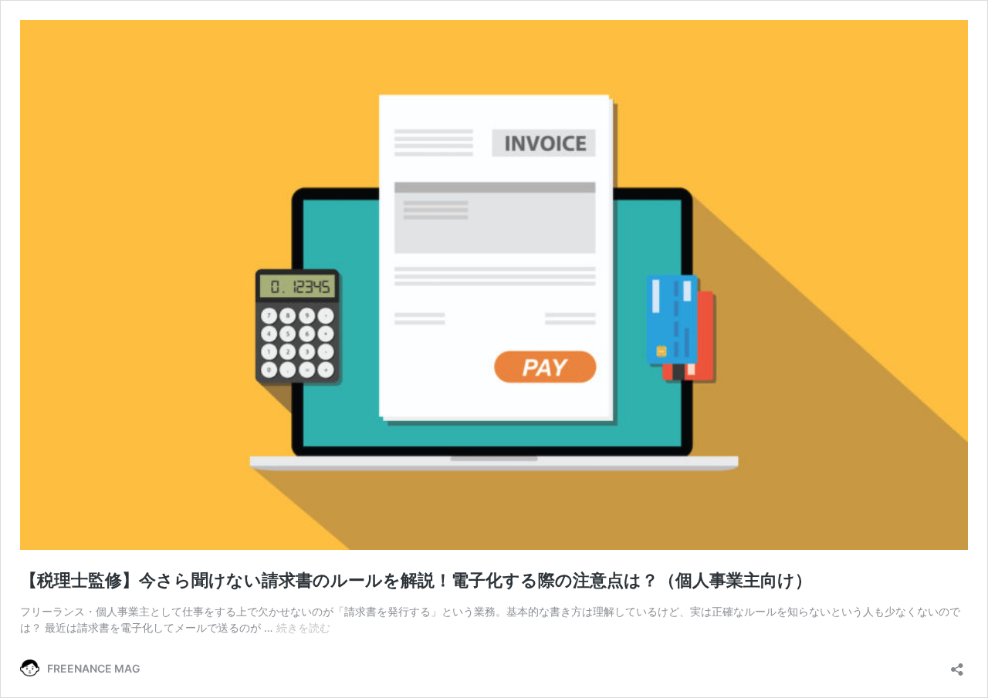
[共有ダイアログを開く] (957, 664)
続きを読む (303, 627)
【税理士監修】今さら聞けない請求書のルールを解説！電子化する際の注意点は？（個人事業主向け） (416, 580)
